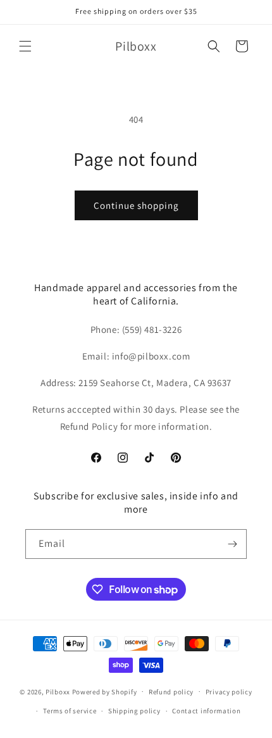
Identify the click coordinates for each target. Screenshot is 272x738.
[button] (25, 46)
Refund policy (171, 691)
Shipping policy (134, 710)
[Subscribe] (232, 544)
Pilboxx (58, 691)
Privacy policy (229, 691)
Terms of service (69, 710)
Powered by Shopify (104, 691)
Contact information (206, 710)
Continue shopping (136, 205)
